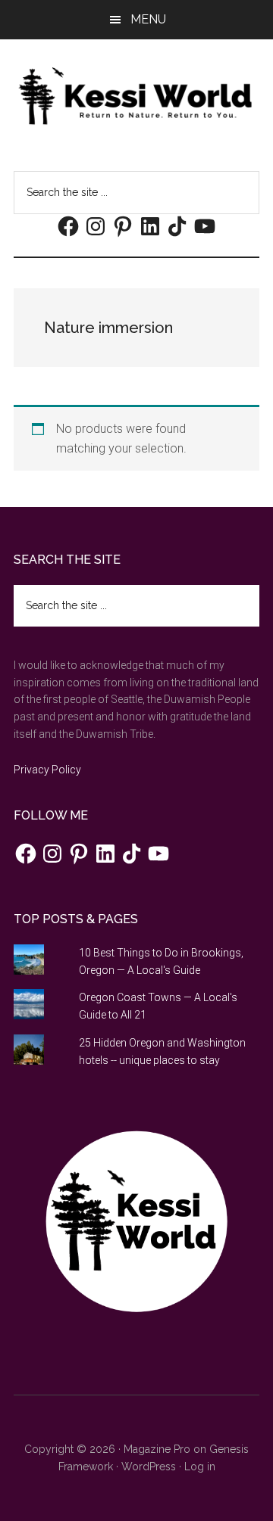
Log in (199, 1466)
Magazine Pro (157, 1449)
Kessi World (136, 96)
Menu (148, 19)
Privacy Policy (47, 770)
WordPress (148, 1466)
